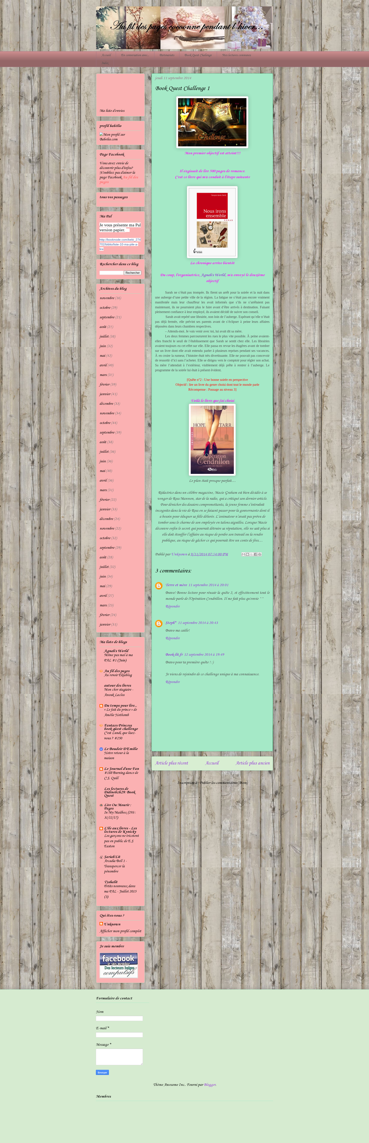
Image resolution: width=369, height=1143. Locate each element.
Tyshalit (110, 882)
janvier (105, 394)
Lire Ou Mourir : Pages (117, 807)
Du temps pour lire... (120, 705)
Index (104, 63)
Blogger (209, 1084)
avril (103, 365)
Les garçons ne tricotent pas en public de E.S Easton (121, 841)
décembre (106, 403)
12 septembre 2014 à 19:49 (204, 654)
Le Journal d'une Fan (121, 768)
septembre (107, 317)
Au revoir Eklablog (118, 675)
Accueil (106, 55)
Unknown (112, 924)
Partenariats (167, 55)
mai (102, 355)
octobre (105, 307)
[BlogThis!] (247, 554)
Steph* (170, 622)
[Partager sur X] (251, 554)
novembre (107, 298)
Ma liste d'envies (112, 110)
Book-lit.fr (174, 654)
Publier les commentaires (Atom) (223, 782)
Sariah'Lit (112, 857)
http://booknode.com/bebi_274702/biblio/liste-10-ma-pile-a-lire (120, 244)
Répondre (172, 606)
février (104, 384)
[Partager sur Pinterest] (260, 554)
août (103, 327)
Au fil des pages (116, 671)
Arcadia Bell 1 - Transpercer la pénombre (115, 866)
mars (103, 375)
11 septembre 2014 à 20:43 (198, 622)
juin (103, 346)
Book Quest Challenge (198, 55)
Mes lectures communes (236, 55)
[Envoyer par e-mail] (243, 554)
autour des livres (117, 685)
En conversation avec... (135, 55)
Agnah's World (213, 275)
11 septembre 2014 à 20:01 (208, 585)
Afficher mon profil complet (120, 931)
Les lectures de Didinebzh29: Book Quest (119, 792)
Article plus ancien (252, 763)
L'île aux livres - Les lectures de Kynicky (120, 830)
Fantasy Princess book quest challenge (121, 727)
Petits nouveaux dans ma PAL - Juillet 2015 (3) (120, 891)
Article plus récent (171, 763)
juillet (104, 336)
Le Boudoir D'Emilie (121, 749)
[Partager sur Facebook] (255, 554)
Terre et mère (176, 585)
